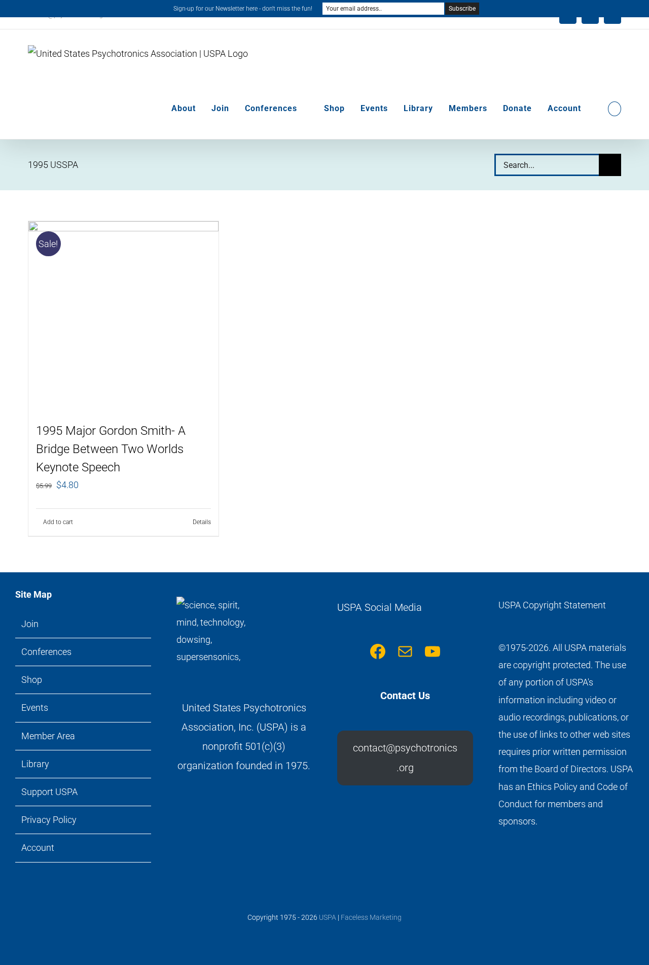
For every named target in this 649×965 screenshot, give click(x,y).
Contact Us (405, 696)
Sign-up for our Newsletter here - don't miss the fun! (242, 8)
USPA (327, 917)
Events (34, 707)
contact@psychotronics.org (405, 757)
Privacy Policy (49, 819)
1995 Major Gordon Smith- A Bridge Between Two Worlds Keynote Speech (111, 449)
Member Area (48, 736)
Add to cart (58, 522)
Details (202, 522)
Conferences (46, 651)
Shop (31, 679)
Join (30, 623)
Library (35, 764)
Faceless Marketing (371, 917)
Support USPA (49, 791)
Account (37, 847)
